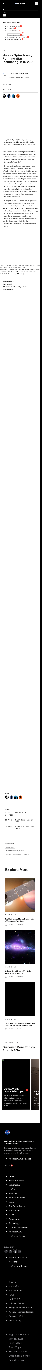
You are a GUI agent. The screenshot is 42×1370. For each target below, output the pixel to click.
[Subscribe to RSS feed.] (20, 797)
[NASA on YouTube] (19, 1251)
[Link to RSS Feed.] (18, 96)
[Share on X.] (4, 96)
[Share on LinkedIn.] (13, 96)
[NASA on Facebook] (6, 1251)
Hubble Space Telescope (13, 854)
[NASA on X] (15, 1251)
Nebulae (26, 854)
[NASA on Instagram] (10, 1251)
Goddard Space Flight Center (15, 851)
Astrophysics (10, 847)
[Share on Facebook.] (9, 96)
